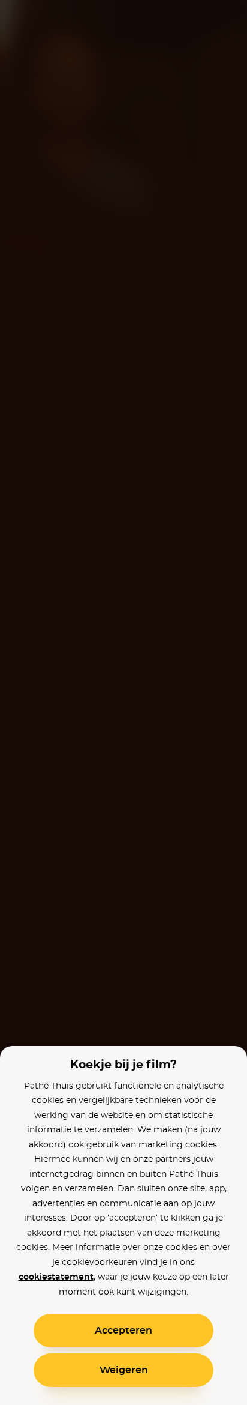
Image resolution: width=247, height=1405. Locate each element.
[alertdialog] (123, 702)
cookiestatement (56, 1277)
